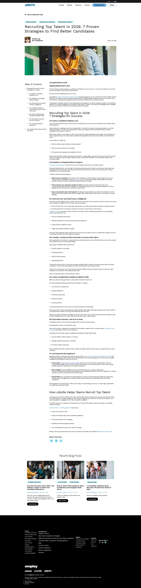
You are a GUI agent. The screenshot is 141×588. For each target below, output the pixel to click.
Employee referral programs (57, 165)
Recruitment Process (65, 22)
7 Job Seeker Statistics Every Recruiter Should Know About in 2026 (99, 487)
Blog (39, 543)
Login (115, 1)
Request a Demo (43, 533)
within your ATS (78, 179)
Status (109, 1)
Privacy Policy (28, 581)
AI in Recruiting (62, 482)
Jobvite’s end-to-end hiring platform (60, 407)
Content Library (43, 545)
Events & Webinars (44, 548)
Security (27, 583)
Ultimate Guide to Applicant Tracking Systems (53, 540)
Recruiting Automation (47, 22)
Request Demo (99, 5)
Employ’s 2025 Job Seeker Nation (70, 363)
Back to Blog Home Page (35, 14)
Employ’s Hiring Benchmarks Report (67, 97)
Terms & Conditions (29, 582)
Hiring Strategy (31, 22)
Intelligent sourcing (55, 211)
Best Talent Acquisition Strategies (49, 536)
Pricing (112, 5)
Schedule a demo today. (105, 431)
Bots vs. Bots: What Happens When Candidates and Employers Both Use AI (70, 487)
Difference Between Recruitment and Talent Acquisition (56, 538)
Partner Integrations (44, 550)
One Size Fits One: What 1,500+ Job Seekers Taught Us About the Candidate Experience (40, 487)
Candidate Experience (34, 482)
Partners (41, 552)
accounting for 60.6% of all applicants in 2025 (98, 356)
